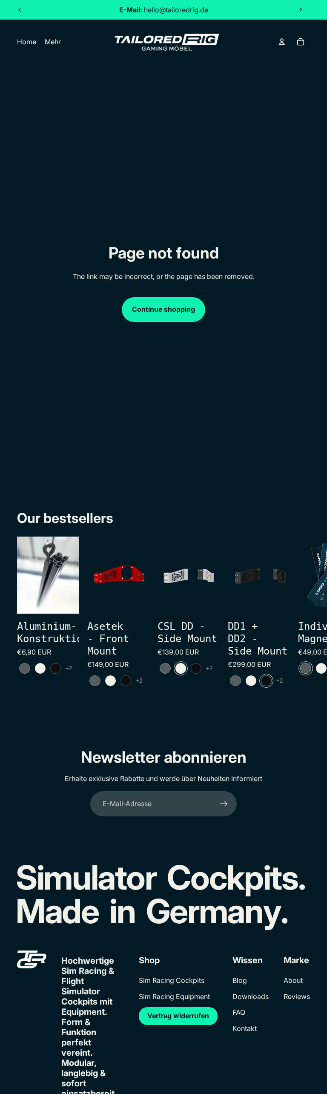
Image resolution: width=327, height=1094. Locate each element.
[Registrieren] (224, 804)
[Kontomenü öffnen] (281, 41)
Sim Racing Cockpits (171, 980)
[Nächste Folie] (300, 9)
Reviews (297, 996)
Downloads (250, 996)
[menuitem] (52, 41)
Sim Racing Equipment (174, 996)
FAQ (238, 1012)
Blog (239, 980)
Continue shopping (163, 309)
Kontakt (244, 1028)
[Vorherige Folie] (20, 9)
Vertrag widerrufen (178, 1015)
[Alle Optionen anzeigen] (69, 668)
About (293, 980)
